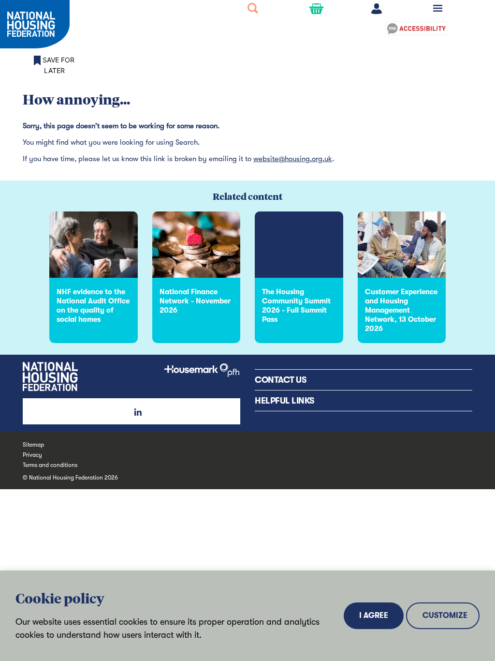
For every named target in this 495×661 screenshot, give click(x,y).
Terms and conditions (50, 465)
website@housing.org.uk (292, 158)
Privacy (32, 454)
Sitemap (33, 444)
